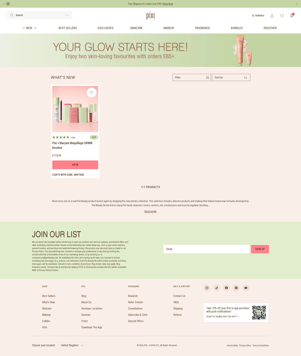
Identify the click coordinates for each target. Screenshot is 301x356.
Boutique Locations (91, 308)
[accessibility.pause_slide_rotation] (8, 4)
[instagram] (206, 287)
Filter (177, 77)
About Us (86, 302)
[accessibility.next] (296, 3)
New (29, 28)
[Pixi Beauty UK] (150, 16)
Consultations (135, 308)
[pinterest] (236, 287)
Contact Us (179, 296)
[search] (12, 15)
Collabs (46, 321)
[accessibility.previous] (4, 3)
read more (150, 211)
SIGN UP (260, 249)
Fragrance (202, 28)
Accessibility (232, 345)
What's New (48, 302)
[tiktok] (216, 287)
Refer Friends (135, 302)
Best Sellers (68, 28)
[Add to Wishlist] (91, 92)
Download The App (91, 327)
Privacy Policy (245, 345)
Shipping (178, 308)
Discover (270, 28)
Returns (177, 314)
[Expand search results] (67, 15)
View (75, 164)
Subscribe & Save (137, 314)
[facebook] (226, 287)
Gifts (44, 327)
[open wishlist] (282, 16)
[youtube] (245, 287)
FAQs (176, 302)
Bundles (237, 28)
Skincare (136, 28)
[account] (272, 16)
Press (84, 321)
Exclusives (105, 28)
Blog (83, 296)
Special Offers (136, 321)
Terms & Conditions (260, 345)
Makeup (169, 28)
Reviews (86, 314)
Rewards (259, 15)
